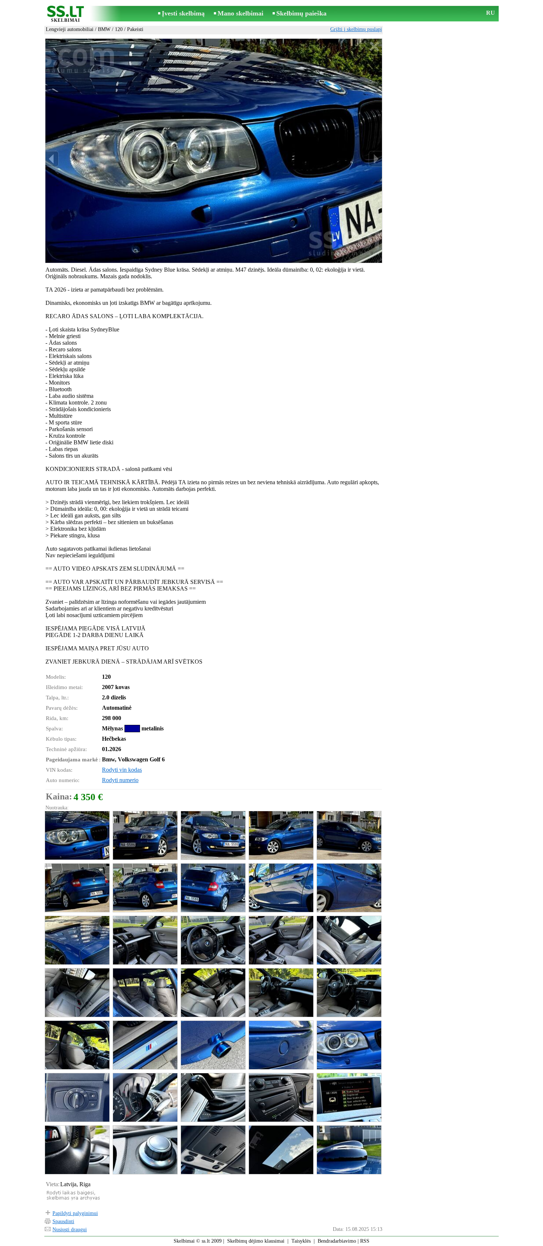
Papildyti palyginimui (75, 1213)
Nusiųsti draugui (69, 1229)
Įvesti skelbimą (183, 13)
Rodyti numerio (120, 780)
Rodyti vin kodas (122, 770)
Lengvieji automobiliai (69, 29)
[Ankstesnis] (52, 159)
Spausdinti (63, 1221)
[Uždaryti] (374, 47)
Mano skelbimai (240, 13)
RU (490, 13)
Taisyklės (301, 1241)
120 (119, 29)
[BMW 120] (77, 835)
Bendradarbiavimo (337, 1241)
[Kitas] (375, 159)
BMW (104, 29)
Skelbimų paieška (301, 13)
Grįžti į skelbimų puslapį (356, 29)
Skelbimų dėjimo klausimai (255, 1241)
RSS (364, 1241)
